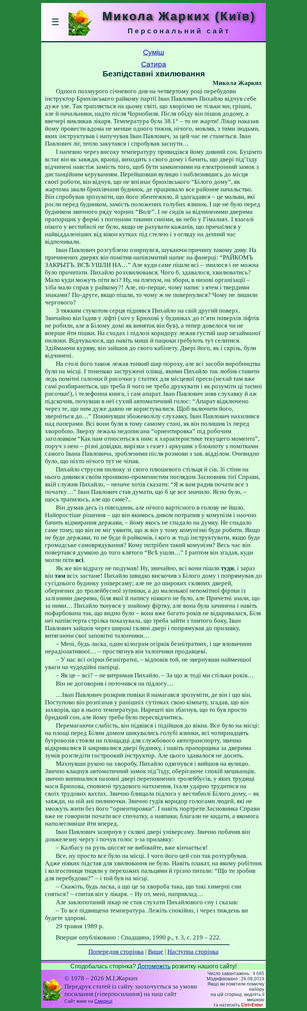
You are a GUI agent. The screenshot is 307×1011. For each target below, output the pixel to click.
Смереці (103, 1001)
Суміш (153, 52)
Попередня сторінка (116, 951)
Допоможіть (153, 966)
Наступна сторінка (193, 951)
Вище (155, 951)
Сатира (153, 64)
